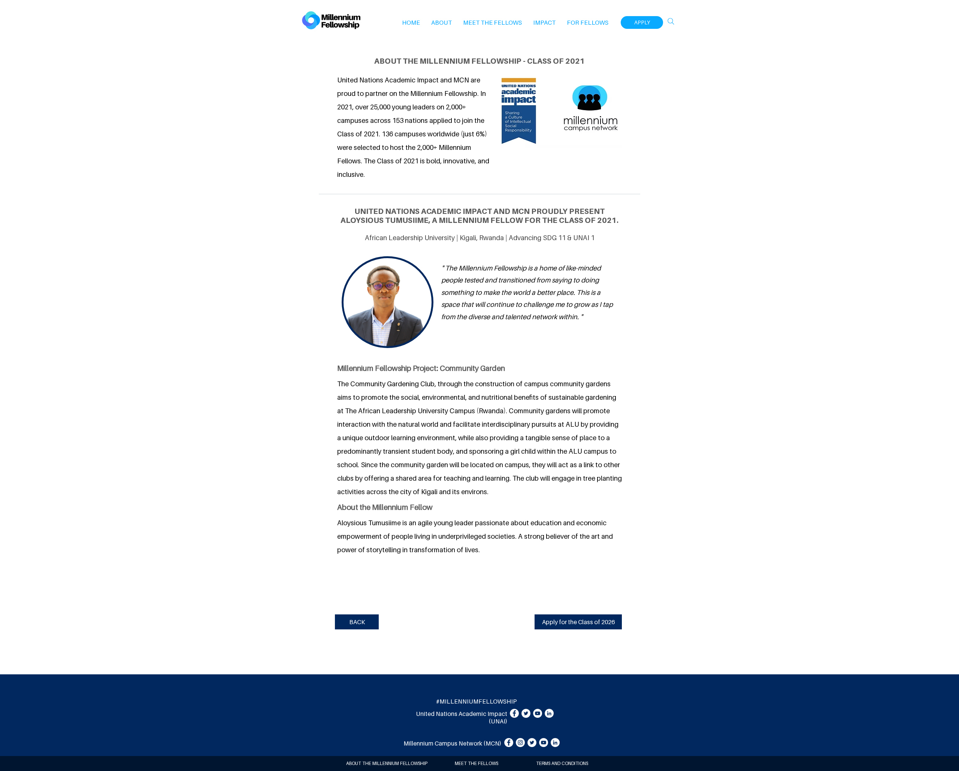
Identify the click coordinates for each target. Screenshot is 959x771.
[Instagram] (520, 742)
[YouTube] (537, 713)
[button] (441, 22)
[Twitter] (525, 713)
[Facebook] (514, 713)
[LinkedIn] (549, 713)
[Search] (671, 21)
